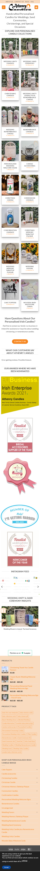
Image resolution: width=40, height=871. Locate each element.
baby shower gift (23, 716)
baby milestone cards (9, 716)
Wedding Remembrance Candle (25, 745)
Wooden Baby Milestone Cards (14, 841)
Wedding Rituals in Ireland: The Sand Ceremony (20, 629)
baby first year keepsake (10, 712)
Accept (6, 867)
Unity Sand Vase (29, 741)
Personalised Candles (24, 727)
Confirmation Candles (10, 795)
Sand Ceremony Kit (24, 738)
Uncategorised (7, 808)
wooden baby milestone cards (11, 752)
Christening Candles (9, 778)
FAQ (32, 2)
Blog (27, 2)
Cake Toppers (7, 769)
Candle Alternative (8, 723)
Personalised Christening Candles (13, 730)
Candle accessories (9, 774)
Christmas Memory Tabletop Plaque (15, 786)
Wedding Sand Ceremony (11, 825)
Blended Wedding (24, 720)
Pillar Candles (32, 734)
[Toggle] (37, 769)
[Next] (38, 587)
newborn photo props (9, 727)
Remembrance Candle (9, 738)
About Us (9, 2)
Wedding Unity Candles (20, 748)
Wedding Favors (8, 812)
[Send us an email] (35, 3)
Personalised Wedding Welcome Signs (16, 799)
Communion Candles (10, 791)
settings (24, 861)
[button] (3, 7)
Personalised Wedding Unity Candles (14, 734)
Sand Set (19, 741)
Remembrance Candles (10, 804)
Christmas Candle (8, 782)
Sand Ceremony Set (8, 741)
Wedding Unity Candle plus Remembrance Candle (18, 830)
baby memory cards (26, 712)
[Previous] (2, 587)
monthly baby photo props (24, 723)
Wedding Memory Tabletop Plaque (15, 816)
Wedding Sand (6, 748)
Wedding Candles (7, 745)
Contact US (19, 2)
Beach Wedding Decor (9, 720)
